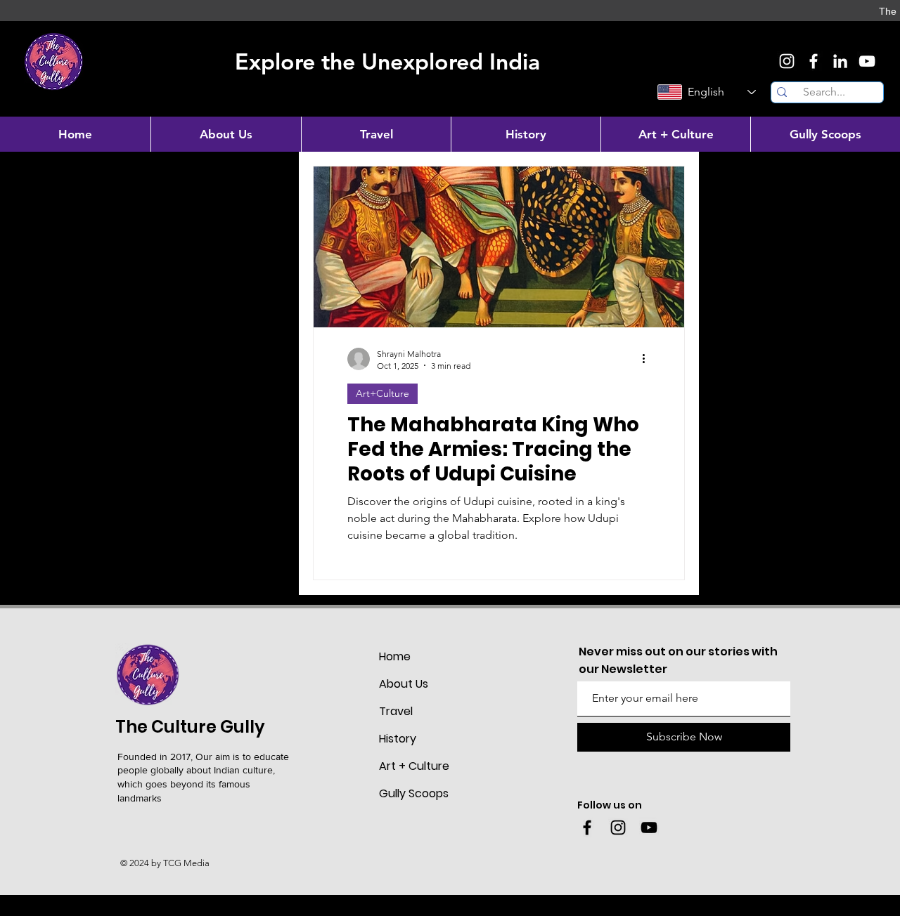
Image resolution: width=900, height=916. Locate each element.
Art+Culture (382, 393)
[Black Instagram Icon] (618, 827)
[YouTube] (867, 61)
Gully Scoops (414, 793)
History (397, 739)
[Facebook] (813, 61)
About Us (403, 684)
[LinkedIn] (840, 61)
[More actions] (648, 359)
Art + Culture (414, 766)
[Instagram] (787, 61)
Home (395, 656)
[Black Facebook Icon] (587, 827)
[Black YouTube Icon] (649, 827)
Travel (396, 711)
